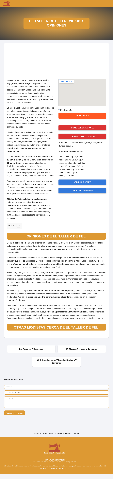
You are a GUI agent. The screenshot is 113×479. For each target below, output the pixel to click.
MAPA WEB (73, 462)
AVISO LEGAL (36, 462)
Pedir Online (82, 116)
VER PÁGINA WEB (82, 182)
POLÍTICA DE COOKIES (62, 462)
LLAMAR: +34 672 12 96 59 (82, 136)
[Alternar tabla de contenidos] (17, 226)
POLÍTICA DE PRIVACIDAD (48, 462)
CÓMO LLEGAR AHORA (82, 128)
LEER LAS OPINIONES (82, 191)
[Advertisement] (56, 59)
